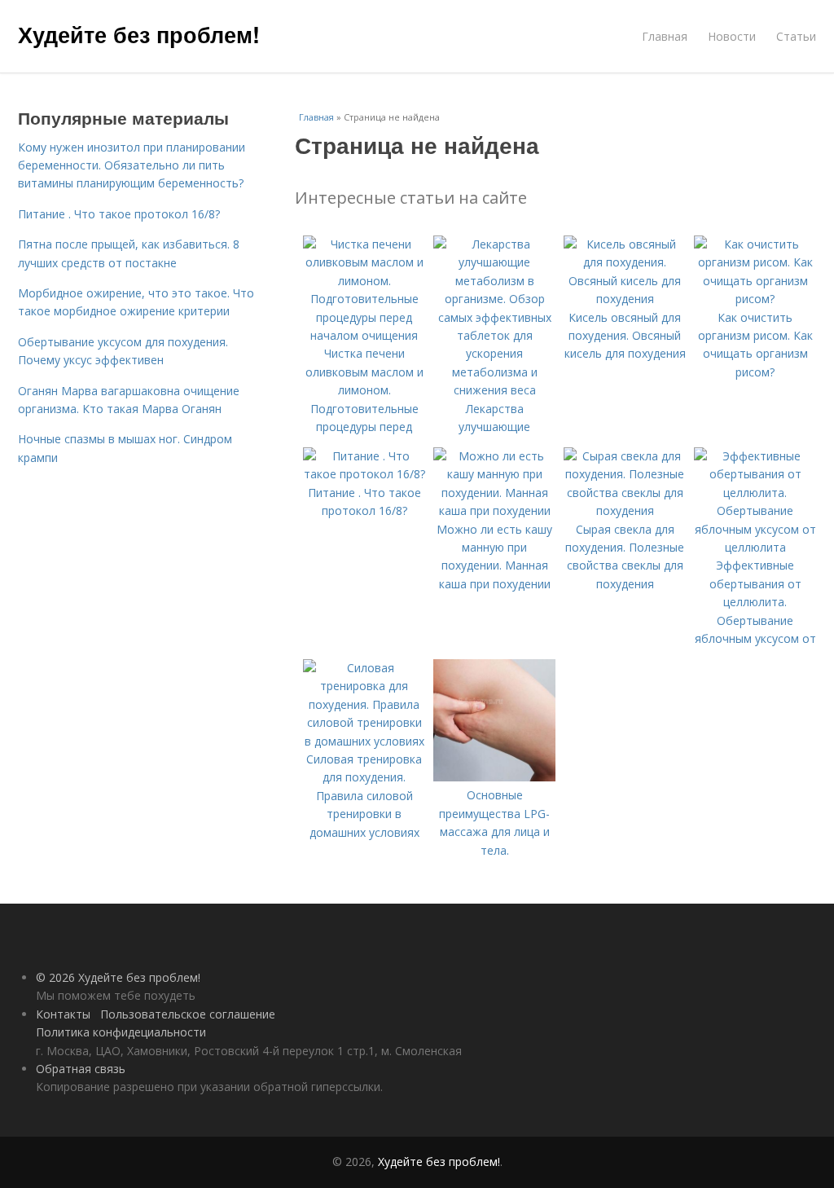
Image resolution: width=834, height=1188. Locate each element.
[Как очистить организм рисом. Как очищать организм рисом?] (755, 298)
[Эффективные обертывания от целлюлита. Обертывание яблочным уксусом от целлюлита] (755, 547)
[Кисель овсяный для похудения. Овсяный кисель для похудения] (625, 298)
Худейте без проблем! (139, 34)
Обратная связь (80, 1068)
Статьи (796, 36)
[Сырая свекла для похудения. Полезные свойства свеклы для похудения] (625, 510)
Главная (664, 36)
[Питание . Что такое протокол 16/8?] (364, 474)
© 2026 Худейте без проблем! (118, 977)
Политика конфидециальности (121, 1032)
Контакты (63, 1014)
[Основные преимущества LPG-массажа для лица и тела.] (494, 777)
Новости (732, 36)
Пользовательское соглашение (187, 1014)
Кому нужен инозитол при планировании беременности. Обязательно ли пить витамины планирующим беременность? (131, 165)
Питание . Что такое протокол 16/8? (119, 214)
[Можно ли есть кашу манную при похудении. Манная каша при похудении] (494, 510)
